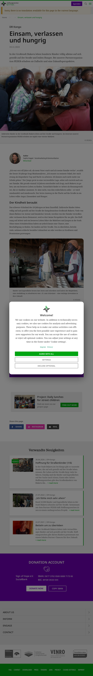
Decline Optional (46, 366)
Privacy (50, 347)
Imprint (43, 347)
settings (46, 360)
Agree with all (46, 354)
